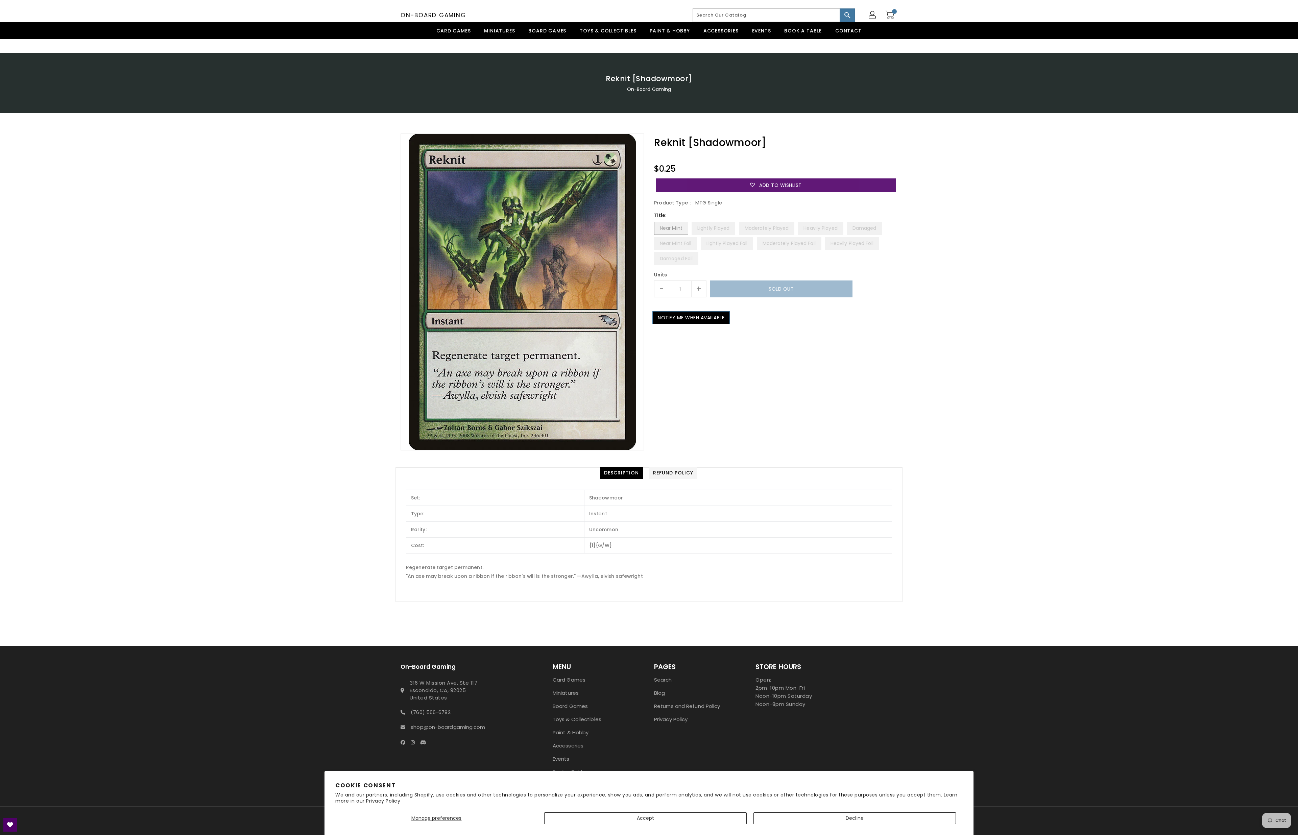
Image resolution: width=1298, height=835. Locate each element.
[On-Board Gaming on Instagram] (415, 742)
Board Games (570, 706)
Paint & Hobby (570, 732)
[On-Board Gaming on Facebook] (405, 742)
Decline (855, 818)
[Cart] (890, 15)
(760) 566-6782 (430, 712)
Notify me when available (691, 317)
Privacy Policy (383, 800)
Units (660, 274)
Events (561, 758)
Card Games (569, 679)
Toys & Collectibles (577, 719)
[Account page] (873, 15)
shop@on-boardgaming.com (448, 727)
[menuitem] (453, 30)
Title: (660, 215)
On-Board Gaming (433, 15)
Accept (645, 818)
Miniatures (566, 692)
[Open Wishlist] (10, 825)
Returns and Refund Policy (687, 706)
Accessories (568, 745)
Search (663, 679)
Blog (659, 692)
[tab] (621, 473)
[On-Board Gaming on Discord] (425, 742)
